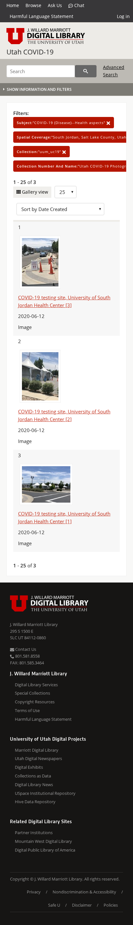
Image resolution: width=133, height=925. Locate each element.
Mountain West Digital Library (43, 841)
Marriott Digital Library (36, 750)
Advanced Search (113, 70)
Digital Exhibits (29, 767)
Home (12, 5)
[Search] (86, 71)
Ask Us (55, 5)
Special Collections (32, 693)
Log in (123, 16)
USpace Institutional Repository (45, 793)
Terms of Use (27, 710)
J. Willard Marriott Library (34, 624)
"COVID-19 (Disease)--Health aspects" (62, 122)
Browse (33, 5)
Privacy (34, 892)
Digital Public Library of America (45, 850)
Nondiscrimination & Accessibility (84, 892)
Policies (111, 905)
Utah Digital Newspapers (38, 758)
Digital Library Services (36, 685)
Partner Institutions (34, 832)
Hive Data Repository (35, 802)
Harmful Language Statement (41, 16)
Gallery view (34, 192)
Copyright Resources (35, 702)
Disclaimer (82, 905)
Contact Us (25, 649)
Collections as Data (33, 776)
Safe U (54, 905)
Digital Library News (34, 784)
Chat (78, 5)
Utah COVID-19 (30, 51)
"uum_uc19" (39, 151)
